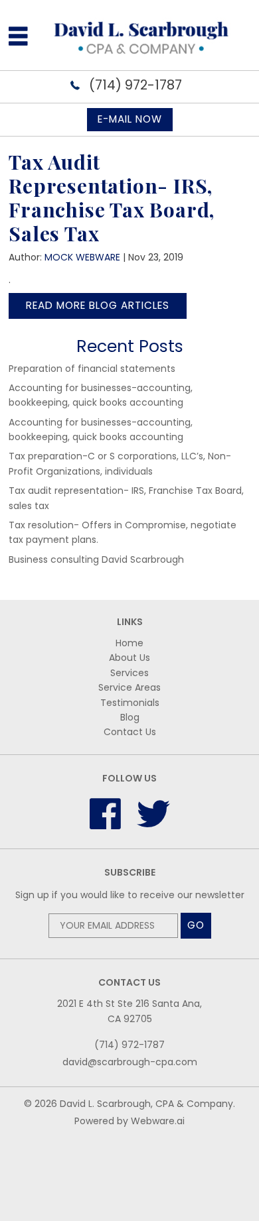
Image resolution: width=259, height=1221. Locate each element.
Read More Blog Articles (97, 305)
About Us (129, 657)
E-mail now (130, 119)
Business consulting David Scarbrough (96, 559)
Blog (129, 717)
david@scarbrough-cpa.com (129, 1062)
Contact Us (130, 731)
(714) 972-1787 (134, 85)
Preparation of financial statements (92, 368)
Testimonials (129, 702)
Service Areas (129, 687)
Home (129, 643)
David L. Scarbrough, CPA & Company (146, 1103)
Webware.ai (158, 1121)
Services (129, 672)
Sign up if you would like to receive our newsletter (129, 894)
